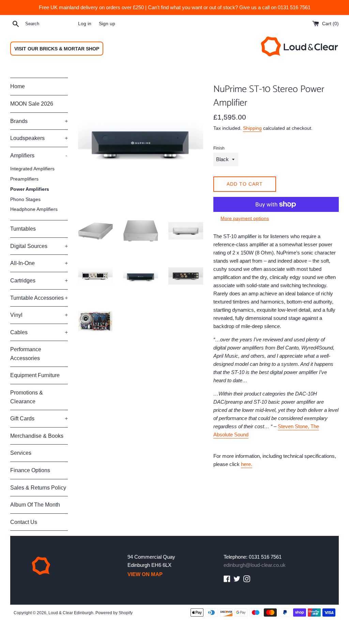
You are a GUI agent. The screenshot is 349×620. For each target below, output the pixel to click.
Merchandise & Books (36, 436)
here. (246, 464)
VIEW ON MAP (145, 574)
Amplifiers (38, 155)
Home (17, 86)
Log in (84, 23)
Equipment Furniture (35, 375)
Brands (39, 121)
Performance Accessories (25, 353)
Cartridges (39, 280)
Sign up (107, 23)
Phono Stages (25, 199)
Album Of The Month (35, 505)
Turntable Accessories (39, 298)
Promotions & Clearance (26, 397)
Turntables (23, 229)
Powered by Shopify (114, 612)
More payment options (245, 218)
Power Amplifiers (29, 189)
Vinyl (39, 315)
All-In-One (39, 263)
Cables (39, 332)
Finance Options (30, 470)
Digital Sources (39, 246)
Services (20, 453)
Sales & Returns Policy (38, 488)
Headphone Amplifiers (34, 209)
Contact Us (23, 522)
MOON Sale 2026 (31, 104)
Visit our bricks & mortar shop (56, 48)
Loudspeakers (39, 138)
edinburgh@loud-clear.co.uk (255, 565)
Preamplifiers (24, 179)
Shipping (252, 128)
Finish (219, 148)
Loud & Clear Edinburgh (70, 612)
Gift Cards (39, 418)
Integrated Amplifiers (32, 168)
